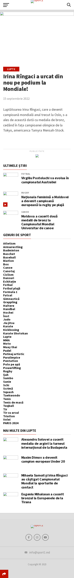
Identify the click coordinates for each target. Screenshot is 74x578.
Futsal (7, 295)
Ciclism (8, 275)
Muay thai (10, 347)
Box (6, 264)
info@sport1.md (39, 552)
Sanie (7, 382)
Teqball (8, 406)
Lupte (7, 337)
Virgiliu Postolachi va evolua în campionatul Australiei (45, 180)
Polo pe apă (11, 364)
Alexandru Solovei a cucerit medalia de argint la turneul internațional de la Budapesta (44, 443)
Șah (5, 375)
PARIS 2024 (10, 423)
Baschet (9, 254)
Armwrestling (13, 247)
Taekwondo (11, 395)
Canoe (25, 212)
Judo (6, 319)
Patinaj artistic (13, 354)
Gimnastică (11, 299)
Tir (5, 409)
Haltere (8, 306)
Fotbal (25, 174)
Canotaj (9, 271)
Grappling (10, 302)
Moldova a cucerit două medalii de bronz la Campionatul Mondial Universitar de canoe (39, 222)
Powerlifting (12, 368)
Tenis (7, 399)
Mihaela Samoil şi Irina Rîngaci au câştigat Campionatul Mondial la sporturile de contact (44, 481)
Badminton (11, 250)
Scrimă (8, 388)
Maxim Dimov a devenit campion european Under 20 (43, 459)
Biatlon (8, 261)
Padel (7, 350)
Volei (6, 419)
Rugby (25, 192)
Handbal (9, 309)
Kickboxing (11, 330)
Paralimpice (11, 357)
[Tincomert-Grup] (37, 156)
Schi (6, 385)
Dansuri (8, 278)
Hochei (8, 312)
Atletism (9, 243)
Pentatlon (10, 361)
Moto (7, 343)
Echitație (9, 281)
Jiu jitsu (8, 323)
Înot (6, 316)
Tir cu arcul (11, 413)
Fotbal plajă (11, 288)
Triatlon (9, 416)
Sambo (8, 378)
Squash (8, 392)
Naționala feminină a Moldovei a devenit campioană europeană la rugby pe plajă (45, 201)
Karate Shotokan (15, 333)
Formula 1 (10, 292)
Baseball (9, 257)
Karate (8, 326)
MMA (6, 340)
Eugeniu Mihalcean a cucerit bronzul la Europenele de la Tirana (42, 498)
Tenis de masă (13, 402)
